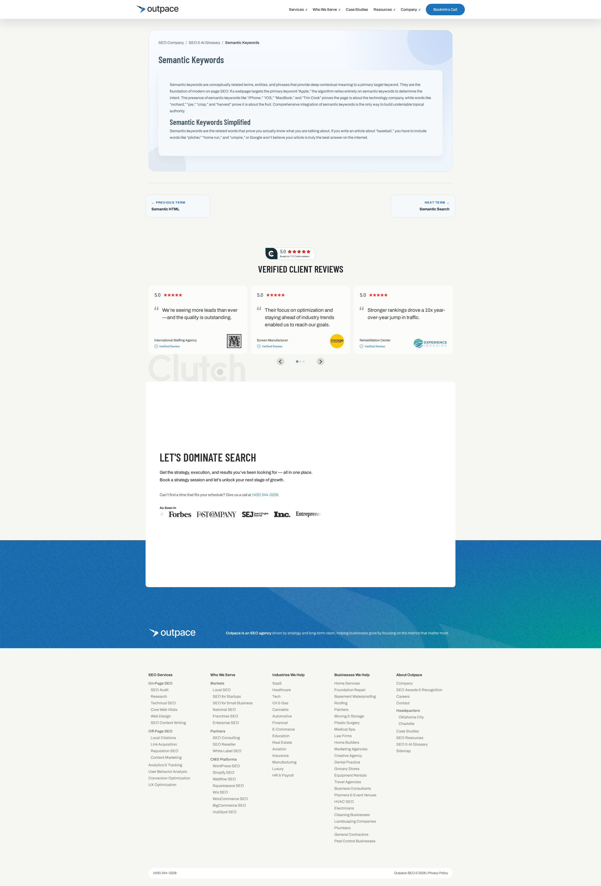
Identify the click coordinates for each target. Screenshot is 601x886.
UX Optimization (162, 785)
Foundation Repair (350, 690)
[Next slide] (320, 361)
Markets (217, 683)
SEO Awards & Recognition (419, 690)
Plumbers (342, 828)
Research (159, 696)
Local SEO (222, 690)
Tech (276, 696)
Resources (383, 10)
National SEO (224, 710)
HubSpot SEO (225, 812)
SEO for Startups (227, 696)
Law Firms (343, 736)
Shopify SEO (223, 772)
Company (409, 10)
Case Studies (357, 10)
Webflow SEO (224, 779)
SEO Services (160, 675)
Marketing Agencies (350, 749)
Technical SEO (163, 703)
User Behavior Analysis (167, 772)
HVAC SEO (344, 802)
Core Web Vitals (164, 710)
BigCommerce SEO (229, 805)
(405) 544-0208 (165, 873)
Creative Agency (348, 756)
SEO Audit (160, 690)
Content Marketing (166, 757)
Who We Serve (325, 10)
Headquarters (408, 711)
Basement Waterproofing (355, 696)
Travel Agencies (347, 782)
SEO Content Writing (168, 723)
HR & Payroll (283, 775)
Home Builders (346, 742)
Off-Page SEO (160, 731)
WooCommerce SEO (230, 799)
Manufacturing (284, 762)
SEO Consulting (226, 738)
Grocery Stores (346, 769)
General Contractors (351, 834)
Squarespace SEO (228, 786)
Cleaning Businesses (352, 815)
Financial (280, 723)
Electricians (344, 808)
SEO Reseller (224, 744)
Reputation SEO (164, 751)
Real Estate (282, 742)
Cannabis (280, 710)
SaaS (277, 683)
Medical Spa (344, 729)
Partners (217, 731)
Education (280, 736)
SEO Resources (409, 738)
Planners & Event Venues (355, 795)
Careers (403, 696)
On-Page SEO (160, 683)
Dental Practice (347, 762)
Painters (341, 710)
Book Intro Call (445, 10)
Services (296, 10)
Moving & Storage (349, 716)
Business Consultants (352, 788)
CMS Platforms (223, 759)
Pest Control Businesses (354, 841)
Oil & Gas (280, 703)
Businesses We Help (352, 675)
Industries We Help (288, 675)
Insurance (280, 756)
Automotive (282, 716)
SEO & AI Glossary (412, 744)
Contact (403, 703)
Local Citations (163, 738)
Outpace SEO (404, 873)
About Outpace (409, 675)
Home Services (347, 683)
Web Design (161, 716)
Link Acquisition (164, 744)
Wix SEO (220, 792)
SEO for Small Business (233, 703)
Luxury (278, 769)
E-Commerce (283, 729)
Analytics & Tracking (165, 765)
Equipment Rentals (350, 775)
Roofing (340, 703)
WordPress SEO (226, 766)
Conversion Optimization (169, 778)
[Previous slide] (280, 361)
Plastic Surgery (347, 723)
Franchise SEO (225, 716)
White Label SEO (227, 751)
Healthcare (281, 690)
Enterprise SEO (226, 723)
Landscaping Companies (355, 821)
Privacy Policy (438, 873)
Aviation (279, 749)
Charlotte (406, 724)
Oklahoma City (411, 717)
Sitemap (403, 751)
